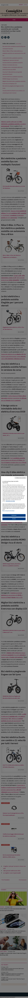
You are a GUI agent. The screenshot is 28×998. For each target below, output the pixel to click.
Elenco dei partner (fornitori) (8, 510)
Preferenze (14, 515)
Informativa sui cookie (10, 501)
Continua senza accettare (20, 477)
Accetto (14, 518)
